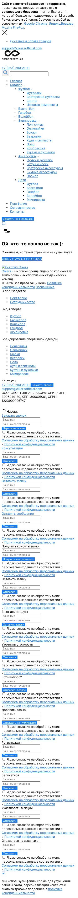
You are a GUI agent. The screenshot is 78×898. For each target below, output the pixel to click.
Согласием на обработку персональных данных (38, 440)
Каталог (16, 85)
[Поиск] (5, 73)
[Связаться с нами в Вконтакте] (9, 64)
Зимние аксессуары (42, 172)
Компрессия (36, 148)
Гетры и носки (37, 164)
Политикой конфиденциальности (29, 444)
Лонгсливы (35, 124)
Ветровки (34, 136)
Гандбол (24, 113)
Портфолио (18, 204)
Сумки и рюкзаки (40, 160)
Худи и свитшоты (39, 140)
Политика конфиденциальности (32, 285)
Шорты (32, 101)
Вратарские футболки (43, 97)
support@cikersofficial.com (22, 48)
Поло (31, 144)
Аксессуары (27, 156)
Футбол (24, 89)
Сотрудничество (22, 208)
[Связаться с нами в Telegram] (4, 64)
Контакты (17, 212)
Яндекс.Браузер (61, 23)
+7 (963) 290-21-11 (16, 68)
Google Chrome (35, 23)
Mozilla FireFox (13, 27)
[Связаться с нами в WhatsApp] (14, 64)
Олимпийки (35, 128)
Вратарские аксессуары (45, 168)
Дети (22, 180)
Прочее (32, 176)
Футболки (34, 93)
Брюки (32, 132)
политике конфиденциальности (32, 891)
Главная (16, 81)
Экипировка (27, 120)
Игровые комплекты (42, 105)
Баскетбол (26, 109)
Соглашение (45, 287)
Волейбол (25, 117)
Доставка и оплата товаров (30, 41)
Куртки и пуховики (41, 152)
